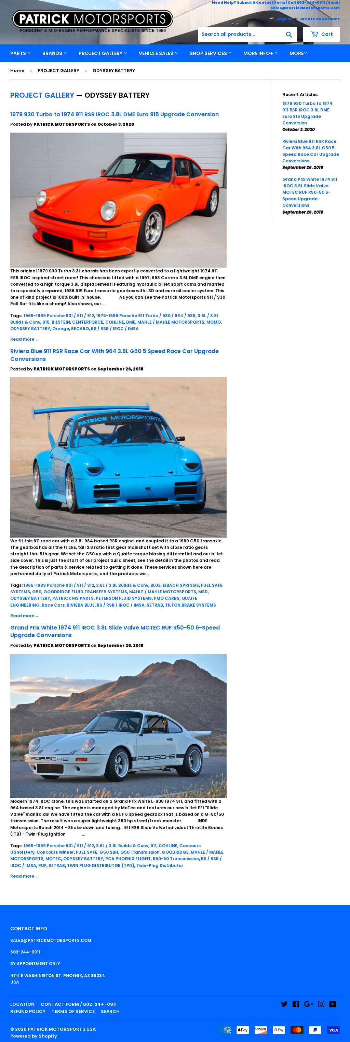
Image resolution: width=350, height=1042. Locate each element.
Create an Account (320, 19)
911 (153, 846)
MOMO (213, 322)
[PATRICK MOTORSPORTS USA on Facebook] (295, 1005)
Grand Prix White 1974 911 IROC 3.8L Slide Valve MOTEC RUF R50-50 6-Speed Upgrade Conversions (115, 631)
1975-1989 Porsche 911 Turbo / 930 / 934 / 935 (146, 316)
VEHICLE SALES (156, 53)
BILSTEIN (61, 322)
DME (130, 322)
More (297, 53)
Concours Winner (55, 852)
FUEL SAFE (86, 852)
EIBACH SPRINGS (181, 585)
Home (17, 70)
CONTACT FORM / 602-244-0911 (79, 1004)
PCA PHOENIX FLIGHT (128, 859)
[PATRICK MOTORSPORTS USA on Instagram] (321, 1005)
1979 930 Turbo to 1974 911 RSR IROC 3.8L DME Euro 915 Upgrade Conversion (114, 114)
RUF (42, 865)
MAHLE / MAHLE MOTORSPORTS (170, 322)
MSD (203, 592)
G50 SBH (108, 852)
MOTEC (53, 859)
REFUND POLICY (27, 1011)
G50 (36, 592)
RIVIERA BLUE (81, 605)
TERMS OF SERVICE (73, 1011)
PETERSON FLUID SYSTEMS (124, 598)
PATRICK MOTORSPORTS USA (62, 1029)
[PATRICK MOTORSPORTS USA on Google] (308, 1005)
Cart (326, 34)
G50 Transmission (140, 852)
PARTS (18, 53)
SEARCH (110, 1011)
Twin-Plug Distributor (159, 865)
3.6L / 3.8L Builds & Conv (122, 585)
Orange (60, 328)
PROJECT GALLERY (101, 53)
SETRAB (155, 605)
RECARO (80, 328)
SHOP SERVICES (209, 53)
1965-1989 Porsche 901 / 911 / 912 (59, 316)
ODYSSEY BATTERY (30, 328)
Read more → (24, 339)
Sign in (285, 19)
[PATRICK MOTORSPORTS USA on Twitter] (284, 1005)
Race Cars (53, 605)
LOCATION (22, 1004)
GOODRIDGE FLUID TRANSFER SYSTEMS (85, 592)
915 (46, 322)
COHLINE (114, 322)
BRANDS (52, 53)
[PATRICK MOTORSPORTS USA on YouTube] (332, 1005)
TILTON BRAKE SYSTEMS (190, 605)
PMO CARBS (166, 598)
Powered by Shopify (33, 1036)
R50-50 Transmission (176, 859)
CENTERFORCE (87, 322)
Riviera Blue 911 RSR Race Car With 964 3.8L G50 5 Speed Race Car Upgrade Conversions (114, 355)
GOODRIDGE (175, 852)
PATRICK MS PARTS (73, 598)
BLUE (155, 585)
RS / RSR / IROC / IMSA (115, 328)
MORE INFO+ (258, 53)
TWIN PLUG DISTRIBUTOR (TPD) (100, 865)
